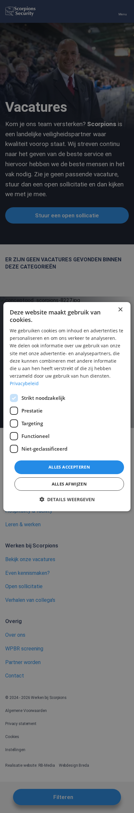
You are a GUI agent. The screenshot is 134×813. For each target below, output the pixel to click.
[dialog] (66, 406)
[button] (67, 499)
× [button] (120, 309)
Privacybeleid (24, 383)
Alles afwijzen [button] (69, 484)
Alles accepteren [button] (69, 467)
